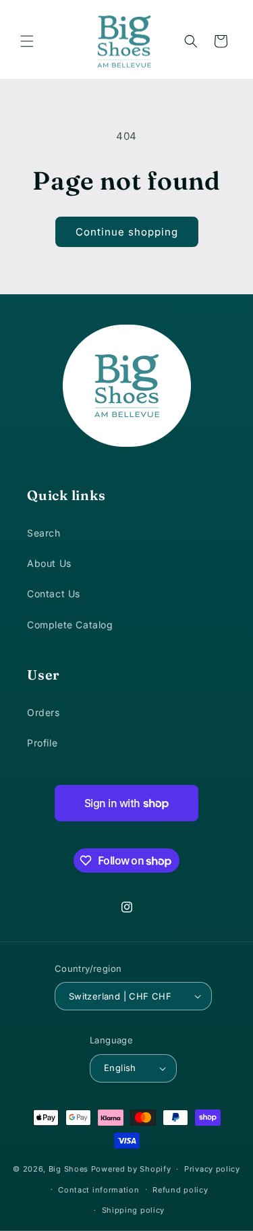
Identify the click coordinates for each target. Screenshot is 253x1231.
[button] (27, 41)
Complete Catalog (70, 624)
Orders (43, 712)
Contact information (98, 1190)
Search (44, 533)
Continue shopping (127, 231)
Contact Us (53, 593)
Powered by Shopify (131, 1169)
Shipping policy (133, 1210)
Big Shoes (68, 1169)
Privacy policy (212, 1169)
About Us (49, 563)
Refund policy (180, 1190)
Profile (42, 742)
